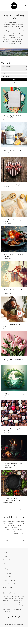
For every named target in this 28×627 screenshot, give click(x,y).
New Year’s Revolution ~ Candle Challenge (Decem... (14, 464)
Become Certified (7, 559)
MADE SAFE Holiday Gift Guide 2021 (13, 290)
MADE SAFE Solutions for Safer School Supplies (13, 116)
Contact (5, 563)
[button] (2, 5)
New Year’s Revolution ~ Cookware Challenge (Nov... (12, 499)
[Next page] (20, 509)
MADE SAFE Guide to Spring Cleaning (12, 151)
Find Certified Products (9, 583)
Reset (14, 79)
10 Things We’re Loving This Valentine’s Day (12, 429)
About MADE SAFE (8, 573)
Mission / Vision (7, 576)
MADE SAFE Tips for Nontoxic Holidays (13, 255)
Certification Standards (9, 580)
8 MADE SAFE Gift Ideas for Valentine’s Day (12, 186)
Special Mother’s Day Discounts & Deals (14, 360)
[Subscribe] (23, 540)
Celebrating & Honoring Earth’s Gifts (14, 394)
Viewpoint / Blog (7, 587)
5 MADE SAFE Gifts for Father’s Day (13, 325)
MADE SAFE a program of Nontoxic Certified (15, 624)
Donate (5, 556)
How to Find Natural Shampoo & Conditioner (14, 220)
